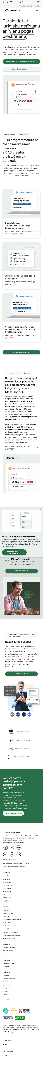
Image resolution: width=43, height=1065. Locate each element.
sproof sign (6, 876)
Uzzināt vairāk (20, 673)
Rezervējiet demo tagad (13, 813)
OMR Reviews (7, 1030)
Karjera (5, 988)
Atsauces (5, 957)
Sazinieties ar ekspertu (20, 352)
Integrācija (6, 901)
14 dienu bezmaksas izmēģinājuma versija (20, 61)
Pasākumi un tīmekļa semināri (11, 932)
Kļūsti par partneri (8, 985)
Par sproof (6, 975)
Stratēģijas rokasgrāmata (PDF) (12, 919)
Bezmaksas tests (8, 913)
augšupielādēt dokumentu (13, 552)
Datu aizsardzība (8, 1051)
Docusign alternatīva (9, 947)
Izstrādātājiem (7, 898)
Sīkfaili (5, 1055)
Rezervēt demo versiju (20, 69)
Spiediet (5, 991)
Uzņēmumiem (7, 960)
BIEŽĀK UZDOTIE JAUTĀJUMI (11, 935)
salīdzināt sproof (8, 950)
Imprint (5, 1044)
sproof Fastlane (7, 885)
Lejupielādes (6, 929)
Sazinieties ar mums (9, 978)
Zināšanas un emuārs (9, 926)
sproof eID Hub (7, 888)
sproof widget (7, 882)
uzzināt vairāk (20, 571)
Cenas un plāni (7, 910)
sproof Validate (7, 891)
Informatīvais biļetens (9, 938)
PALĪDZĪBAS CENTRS (25, 6)
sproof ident (6, 879)
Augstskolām (6, 966)
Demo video (6, 916)
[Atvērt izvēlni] (37, 10)
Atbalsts (5, 994)
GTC (4, 1048)
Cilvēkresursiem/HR (9, 963)
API (4, 894)
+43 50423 (37, 6)
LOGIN (38, 2)
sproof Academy (7, 923)
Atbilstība (5, 954)
